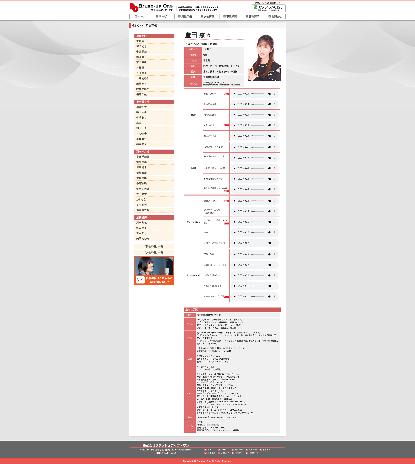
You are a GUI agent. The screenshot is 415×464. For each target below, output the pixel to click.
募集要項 (254, 16)
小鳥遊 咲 (141, 183)
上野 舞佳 (141, 138)
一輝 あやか (142, 78)
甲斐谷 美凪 (142, 188)
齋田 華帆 (141, 62)
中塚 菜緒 (141, 51)
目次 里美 (141, 73)
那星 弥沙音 (142, 210)
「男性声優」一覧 (153, 246)
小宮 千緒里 (142, 156)
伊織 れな (141, 117)
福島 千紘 (141, 94)
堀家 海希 (141, 167)
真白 (138, 122)
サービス (164, 16)
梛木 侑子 (141, 144)
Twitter (238, 453)
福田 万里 (141, 112)
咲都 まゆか (142, 89)
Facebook (253, 453)
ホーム (142, 16)
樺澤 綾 (140, 57)
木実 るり (141, 233)
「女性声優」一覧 (153, 252)
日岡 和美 (141, 204)
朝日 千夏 (141, 128)
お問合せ (277, 16)
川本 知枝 (141, 222)
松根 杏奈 (141, 172)
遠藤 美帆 (141, 178)
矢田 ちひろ (142, 238)
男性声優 (186, 16)
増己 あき (141, 46)
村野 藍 (140, 67)
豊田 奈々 (141, 83)
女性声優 (209, 16)
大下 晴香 (141, 194)
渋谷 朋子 (141, 227)
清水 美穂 (141, 162)
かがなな (141, 199)
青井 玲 (140, 40)
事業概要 (231, 16)
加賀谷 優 (141, 106)
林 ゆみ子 (141, 133)
